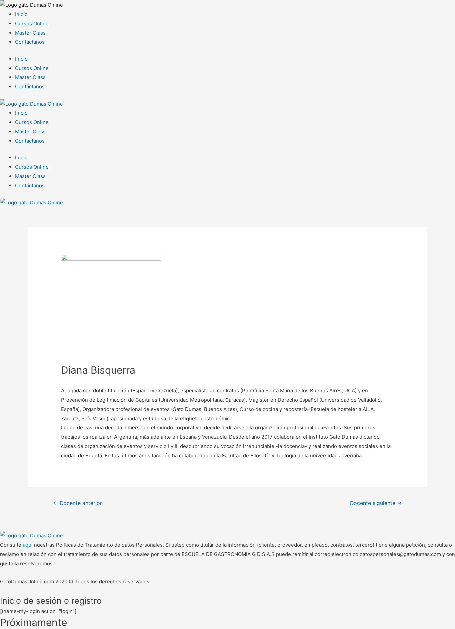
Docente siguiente (376, 503)
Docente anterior (77, 503)
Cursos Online (32, 23)
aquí (28, 545)
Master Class (30, 33)
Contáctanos (30, 42)
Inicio (21, 14)
